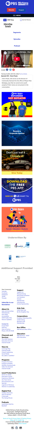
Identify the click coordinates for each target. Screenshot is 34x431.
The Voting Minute (7, 398)
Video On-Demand (7, 367)
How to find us (6, 329)
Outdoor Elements (7, 393)
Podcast (17, 46)
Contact (16, 427)
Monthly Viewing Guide (8, 365)
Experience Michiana (8, 378)
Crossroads (5, 396)
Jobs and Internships (8, 311)
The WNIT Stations (7, 339)
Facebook (4, 293)
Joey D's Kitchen (6, 394)
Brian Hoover (23, 423)
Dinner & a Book (6, 374)
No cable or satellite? (8, 355)
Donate (19, 299)
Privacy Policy (16, 418)
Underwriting (21, 320)
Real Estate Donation (23, 295)
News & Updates (7, 319)
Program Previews (7, 362)
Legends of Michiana (8, 385)
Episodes (17, 39)
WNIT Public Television (17, 7)
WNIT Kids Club (21, 310)
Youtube (4, 291)
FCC (12, 427)
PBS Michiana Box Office (24, 329)
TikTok (3, 296)
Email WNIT (5, 326)
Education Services (7, 341)
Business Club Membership (21, 322)
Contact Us (5, 324)
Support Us (20, 292)
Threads (4, 298)
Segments (17, 32)
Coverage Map (6, 349)
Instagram (5, 294)
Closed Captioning (20, 427)
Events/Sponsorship (23, 304)
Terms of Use (7, 418)
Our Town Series (6, 380)
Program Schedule (7, 363)
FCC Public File (19, 420)
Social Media (5, 354)
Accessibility (5, 316)
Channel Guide (6, 342)
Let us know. (23, 74)
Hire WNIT (5, 314)
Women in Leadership (8, 386)
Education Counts (17, 25)
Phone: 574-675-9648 (8, 331)
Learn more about (21, 10)
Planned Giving (21, 294)
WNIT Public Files (7, 318)
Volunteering (5, 312)
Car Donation (21, 297)
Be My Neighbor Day (23, 312)
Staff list (4, 327)
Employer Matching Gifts (24, 318)
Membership (20, 300)
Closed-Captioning (7, 352)
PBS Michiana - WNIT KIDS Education (23, 336)
